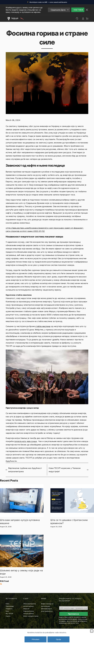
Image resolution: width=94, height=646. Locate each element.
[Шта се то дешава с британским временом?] (72, 500)
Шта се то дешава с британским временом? (69, 522)
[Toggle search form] (77, 18)
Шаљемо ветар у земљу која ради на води (21, 572)
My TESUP (9, 613)
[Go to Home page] (17, 18)
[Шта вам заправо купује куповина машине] (22, 500)
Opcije (58, 639)
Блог (7, 611)
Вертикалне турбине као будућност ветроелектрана (25, 470)
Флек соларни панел (31, 616)
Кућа (7, 604)
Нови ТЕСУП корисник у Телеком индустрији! (64, 470)
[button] (47, 377)
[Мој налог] (83, 18)
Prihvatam (35, 639)
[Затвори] (91, 631)
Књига (8, 616)
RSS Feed (4, 581)
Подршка (9, 608)
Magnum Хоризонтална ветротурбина (28, 611)
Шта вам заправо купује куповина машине (20, 522)
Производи (10, 606)
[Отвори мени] (9, 18)
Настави (78, 10)
